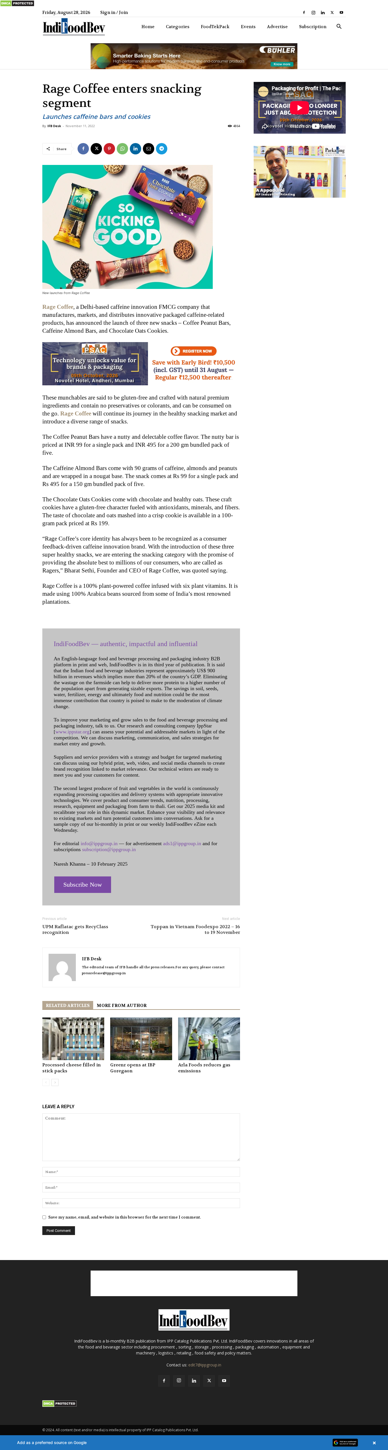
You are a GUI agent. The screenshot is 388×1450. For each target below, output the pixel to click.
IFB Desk (54, 126)
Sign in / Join (114, 12)
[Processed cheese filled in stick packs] (73, 1038)
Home (148, 27)
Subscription (312, 27)
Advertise (277, 27)
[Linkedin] (322, 12)
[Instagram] (313, 12)
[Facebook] (304, 12)
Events (248, 27)
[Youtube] (341, 12)
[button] (339, 27)
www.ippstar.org (72, 732)
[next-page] (55, 1082)
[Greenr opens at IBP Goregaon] (141, 1038)
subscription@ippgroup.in (109, 849)
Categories (177, 27)
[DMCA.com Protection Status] (17, 5)
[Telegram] (161, 148)
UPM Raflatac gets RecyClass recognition (75, 929)
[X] (332, 12)
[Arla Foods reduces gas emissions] (209, 1038)
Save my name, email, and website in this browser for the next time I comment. (124, 1217)
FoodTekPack (215, 27)
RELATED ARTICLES (68, 1005)
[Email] (148, 148)
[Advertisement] (194, 1283)
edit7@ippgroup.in (204, 1365)
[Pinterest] (109, 148)
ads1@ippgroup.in (182, 843)
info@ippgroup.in (99, 843)
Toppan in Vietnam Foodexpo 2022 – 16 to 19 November (195, 929)
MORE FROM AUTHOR (122, 1005)
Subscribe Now (82, 884)
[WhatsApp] (122, 148)
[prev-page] (45, 1082)
